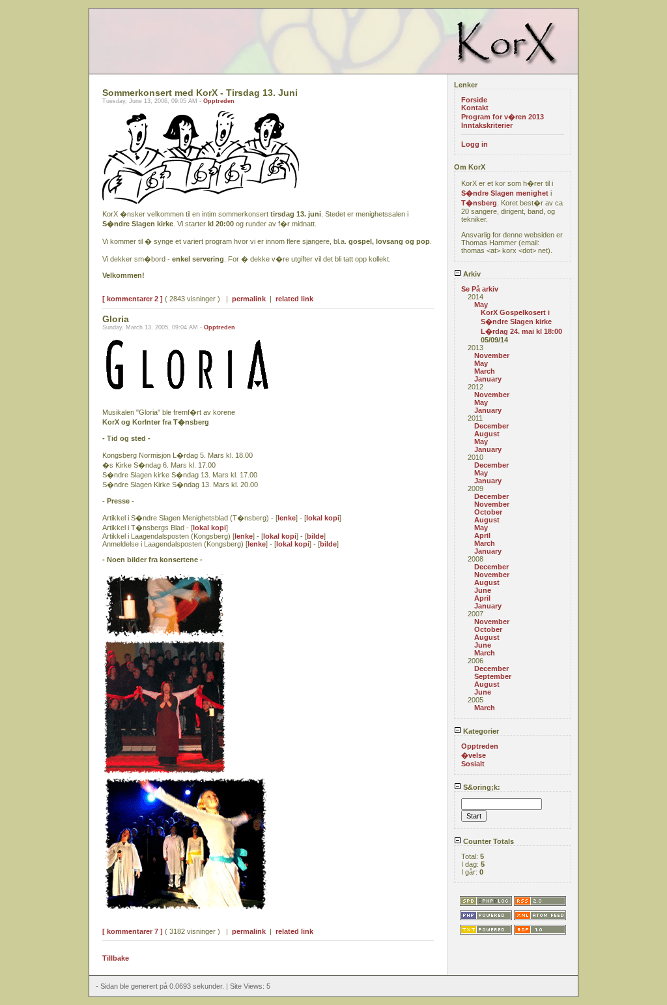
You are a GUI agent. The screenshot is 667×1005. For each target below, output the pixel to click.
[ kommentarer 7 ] (132, 931)
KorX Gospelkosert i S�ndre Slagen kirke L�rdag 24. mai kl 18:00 (521, 321)
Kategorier (480, 731)
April (482, 535)
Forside (474, 100)
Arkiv (471, 274)
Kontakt (475, 108)
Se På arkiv (479, 289)
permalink (249, 299)
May (481, 304)
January (488, 379)
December (491, 426)
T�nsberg (479, 203)
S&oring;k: (480, 787)
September (492, 676)
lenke (286, 518)
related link (294, 299)
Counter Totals (487, 841)
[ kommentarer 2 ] (132, 299)
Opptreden (218, 101)
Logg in (474, 144)
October (488, 512)
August (487, 434)
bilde (315, 536)
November (491, 355)
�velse (473, 755)
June (482, 590)
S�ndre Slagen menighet (504, 193)
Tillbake (115, 958)
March (484, 371)
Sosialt (473, 764)
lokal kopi (322, 518)
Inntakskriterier (487, 125)
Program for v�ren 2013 (502, 117)
